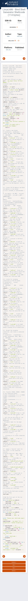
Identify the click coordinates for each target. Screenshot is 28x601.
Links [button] (14, 565)
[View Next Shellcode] (24, 58)
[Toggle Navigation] (3, 3)
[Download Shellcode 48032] (15, 40)
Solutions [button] (14, 570)
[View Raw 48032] (19, 40)
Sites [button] (14, 567)
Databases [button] (14, 562)
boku (8, 36)
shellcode (19, 36)
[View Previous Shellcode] (4, 58)
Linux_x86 (8, 49)
